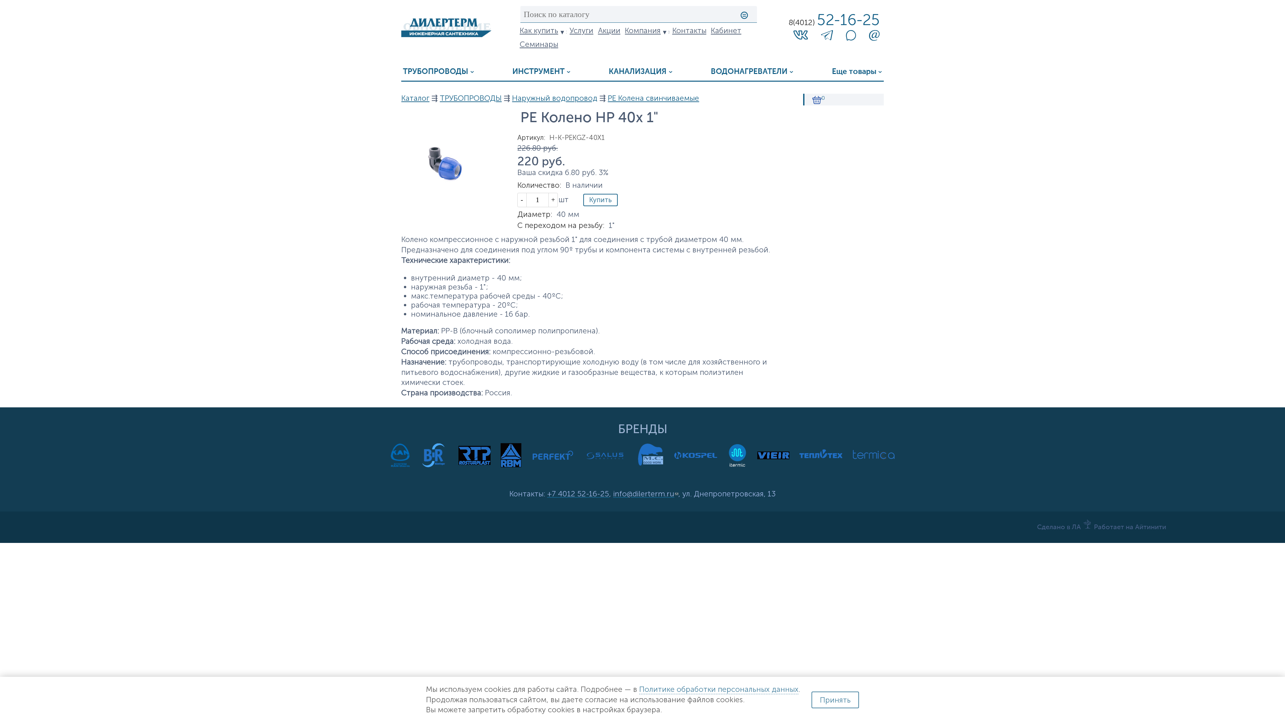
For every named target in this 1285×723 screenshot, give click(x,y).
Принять (835, 700)
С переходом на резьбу (560, 225)
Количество (539, 185)
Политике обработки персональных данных (718, 689)
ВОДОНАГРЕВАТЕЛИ (749, 72)
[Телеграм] (827, 37)
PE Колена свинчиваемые (653, 98)
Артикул (531, 138)
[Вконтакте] (800, 34)
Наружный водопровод (554, 98)
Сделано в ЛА (1059, 527)
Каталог (415, 98)
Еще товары (854, 72)
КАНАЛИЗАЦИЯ (638, 72)
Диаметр (534, 214)
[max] (851, 38)
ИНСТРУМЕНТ (538, 72)
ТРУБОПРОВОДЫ (435, 72)
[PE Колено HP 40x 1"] (446, 184)
